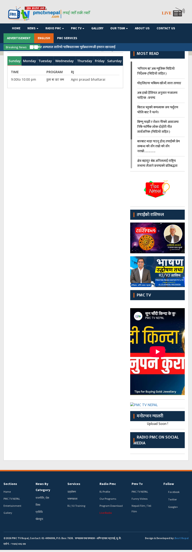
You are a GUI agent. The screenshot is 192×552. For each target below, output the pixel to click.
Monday (29, 61)
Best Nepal (181, 538)
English (44, 38)
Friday (100, 61)
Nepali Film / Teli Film (141, 508)
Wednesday (64, 61)
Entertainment (12, 505)
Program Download (111, 505)
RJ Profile (105, 491)
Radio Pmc (53, 28)
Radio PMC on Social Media (156, 440)
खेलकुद (39, 519)
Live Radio (106, 512)
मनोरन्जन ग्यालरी (150, 416)
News (31, 28)
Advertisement (19, 38)
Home (16, 28)
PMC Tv (144, 295)
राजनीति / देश (42, 497)
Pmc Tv (76, 28)
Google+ (173, 507)
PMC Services (67, 38)
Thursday (84, 61)
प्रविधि (39, 512)
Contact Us (166, 28)
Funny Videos (140, 498)
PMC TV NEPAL (12, 498)
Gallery (97, 28)
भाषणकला (72, 498)
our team (117, 28)
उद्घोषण (71, 491)
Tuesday (45, 61)
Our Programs (108, 498)
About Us (142, 28)
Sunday (15, 61)
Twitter (172, 499)
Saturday (114, 61)
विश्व (38, 505)
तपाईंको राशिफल (150, 214)
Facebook (174, 492)
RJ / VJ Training (76, 505)
